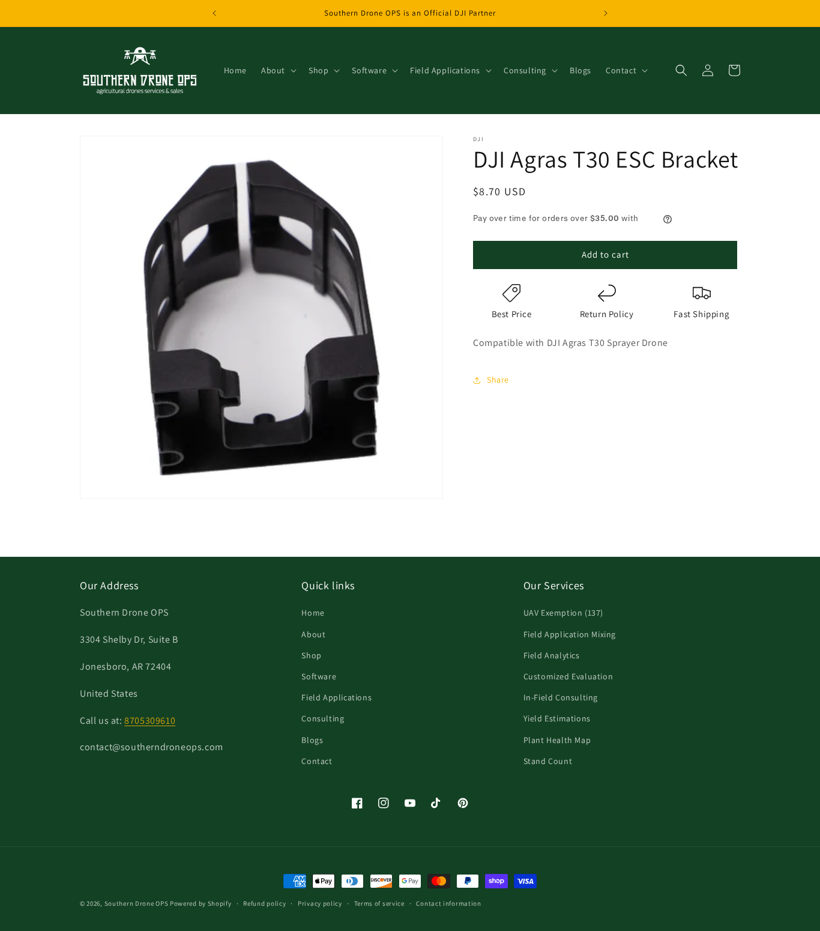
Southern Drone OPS (136, 903)
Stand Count (548, 761)
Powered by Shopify (201, 903)
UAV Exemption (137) (563, 612)
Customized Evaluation (568, 676)
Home (312, 612)
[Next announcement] (605, 13)
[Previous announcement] (214, 13)
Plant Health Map (557, 740)
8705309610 (149, 720)
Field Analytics (551, 655)
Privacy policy (320, 903)
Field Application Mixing (569, 634)
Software (318, 676)
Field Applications (336, 697)
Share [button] (498, 380)
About (313, 634)
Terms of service (379, 903)
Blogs (312, 740)
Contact (316, 761)
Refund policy (264, 903)
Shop (311, 655)
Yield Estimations (557, 718)
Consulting (322, 718)
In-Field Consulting (560, 697)
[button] (277, 70)
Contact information (448, 903)
